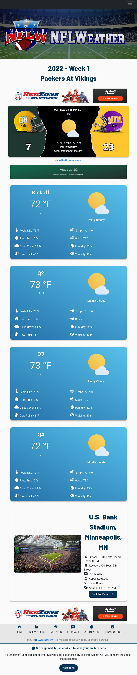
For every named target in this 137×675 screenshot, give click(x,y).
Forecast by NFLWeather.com (68, 160)
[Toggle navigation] (130, 4)
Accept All (69, 667)
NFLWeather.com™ (44, 640)
